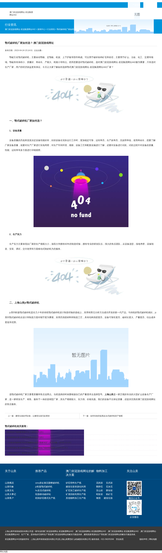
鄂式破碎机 (20, 120)
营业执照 (120, 539)
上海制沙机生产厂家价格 (16, 453)
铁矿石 (109, 494)
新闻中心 (41, 29)
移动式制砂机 (44, 249)
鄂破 (11, 57)
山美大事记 (10, 494)
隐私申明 (143, 539)
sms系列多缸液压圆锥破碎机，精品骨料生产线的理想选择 (31, 448)
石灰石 (109, 486)
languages (152, 5)
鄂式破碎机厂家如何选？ (67, 29)
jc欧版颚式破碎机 (43, 486)
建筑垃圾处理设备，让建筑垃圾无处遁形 (33, 416)
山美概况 (9, 483)
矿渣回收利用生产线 (76, 494)
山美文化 (9, 490)
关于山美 (10, 471)
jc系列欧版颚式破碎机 (20, 312)
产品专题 (136, 5)
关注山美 (132, 471)
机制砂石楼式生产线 (45, 498)
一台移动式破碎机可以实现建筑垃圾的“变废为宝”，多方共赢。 (32, 442)
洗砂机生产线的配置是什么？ (18, 432)
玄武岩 (109, 483)
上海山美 (109, 394)
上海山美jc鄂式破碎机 (26, 302)
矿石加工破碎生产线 (76, 490)
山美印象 (9, 486)
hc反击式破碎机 (43, 490)
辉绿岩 (109, 490)
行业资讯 (51, 29)
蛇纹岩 (99, 494)
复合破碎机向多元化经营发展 (18, 437)
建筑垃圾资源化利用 (76, 486)
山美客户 (9, 498)
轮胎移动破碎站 (43, 494)
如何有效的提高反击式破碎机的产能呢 (106, 416)
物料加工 (102, 471)
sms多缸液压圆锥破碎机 (47, 483)
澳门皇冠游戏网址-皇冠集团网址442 (20, 29)
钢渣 (98, 498)
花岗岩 (99, 483)
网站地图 (153, 539)
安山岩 (99, 490)
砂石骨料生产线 (73, 483)
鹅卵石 (99, 486)
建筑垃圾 (108, 498)
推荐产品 (41, 471)
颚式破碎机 (87, 62)
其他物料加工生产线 (76, 498)
